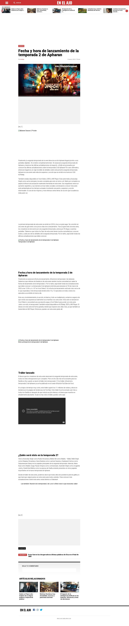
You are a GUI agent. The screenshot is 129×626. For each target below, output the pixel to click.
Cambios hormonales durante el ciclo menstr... (119, 10)
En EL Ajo (68, 618)
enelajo (22, 59)
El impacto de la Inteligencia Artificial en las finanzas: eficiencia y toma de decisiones (69, 596)
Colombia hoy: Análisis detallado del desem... (94, 9)
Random (21, 46)
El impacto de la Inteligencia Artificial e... (68, 10)
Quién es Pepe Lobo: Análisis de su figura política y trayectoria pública (26, 596)
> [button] (126, 11)
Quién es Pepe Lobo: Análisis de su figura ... (18, 9)
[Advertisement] (64, 29)
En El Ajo (25, 610)
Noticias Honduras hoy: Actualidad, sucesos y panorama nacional (47, 595)
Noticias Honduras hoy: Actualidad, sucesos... (42, 10)
